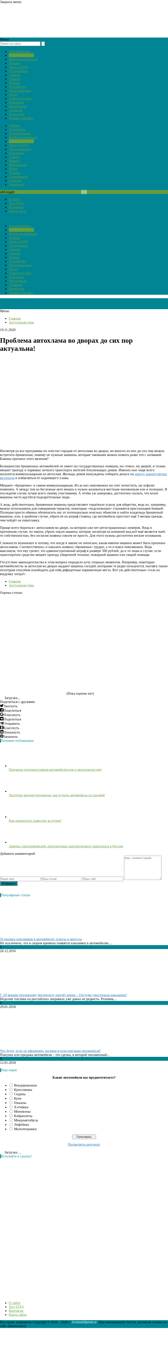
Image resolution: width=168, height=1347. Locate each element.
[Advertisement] (33, 1227)
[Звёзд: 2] (98, 611)
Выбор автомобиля (23, 59)
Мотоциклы (18, 106)
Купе (17, 1098)
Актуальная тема (21, 55)
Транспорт (16, 114)
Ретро (13, 94)
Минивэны (22, 1111)
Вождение (16, 102)
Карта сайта (17, 211)
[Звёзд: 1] (33, 611)
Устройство (17, 87)
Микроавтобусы (26, 1120)
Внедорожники (25, 1085)
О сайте (14, 199)
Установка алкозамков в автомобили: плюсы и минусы (41, 939)
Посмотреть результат (84, 1144)
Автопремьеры (20, 51)
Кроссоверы (23, 1090)
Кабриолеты (23, 1116)
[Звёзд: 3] (33, 644)
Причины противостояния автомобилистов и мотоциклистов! (55, 769)
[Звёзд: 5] (33, 678)
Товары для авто (21, 118)
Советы (14, 75)
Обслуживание (20, 91)
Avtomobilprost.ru (84, 1322)
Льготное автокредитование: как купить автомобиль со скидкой (57, 795)
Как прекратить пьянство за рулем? (35, 821)
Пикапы (20, 1103)
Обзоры (14, 63)
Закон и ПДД (18, 67)
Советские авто (20, 98)
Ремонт (14, 83)
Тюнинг (15, 79)
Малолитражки (25, 1129)
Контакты (16, 207)
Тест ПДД (16, 203)
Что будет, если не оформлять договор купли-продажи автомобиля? (50, 1051)
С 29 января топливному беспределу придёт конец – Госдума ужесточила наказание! (63, 995)
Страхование (18, 71)
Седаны (20, 1094)
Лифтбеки (21, 1124)
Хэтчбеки (21, 1107)
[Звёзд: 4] (98, 644)
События (15, 110)
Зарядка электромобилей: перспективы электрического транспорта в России (66, 846)
